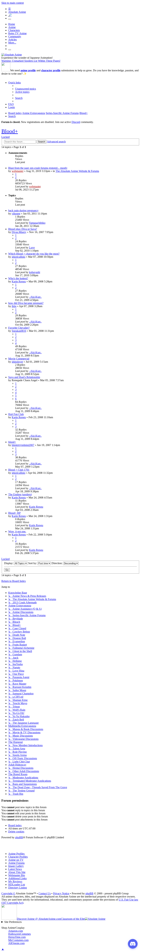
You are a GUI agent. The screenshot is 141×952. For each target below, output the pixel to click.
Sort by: (32, 563)
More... (12, 42)
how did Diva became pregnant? (26, 303)
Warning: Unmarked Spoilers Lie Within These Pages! (30, 60)
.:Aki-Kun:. (35, 296)
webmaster (17, 171)
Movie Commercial (18, 358)
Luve (32, 247)
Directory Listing (17, 887)
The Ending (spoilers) (20, 494)
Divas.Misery (19, 232)
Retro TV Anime (17, 33)
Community (14, 36)
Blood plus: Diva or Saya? (22, 229)
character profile (51, 70)
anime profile (28, 70)
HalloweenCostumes (19, 933)
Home (11, 24)
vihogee (16, 213)
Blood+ (9, 131)
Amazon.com (15, 930)
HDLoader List (16, 884)
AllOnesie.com (16, 943)
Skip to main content (12, 2)
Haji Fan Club (16, 414)
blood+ (12, 442)
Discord (76, 122)
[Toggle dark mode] (9, 19)
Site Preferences (13, 921)
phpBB (19, 837)
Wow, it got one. (17, 531)
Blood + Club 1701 (18, 469)
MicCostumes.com (18, 940)
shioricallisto (18, 256)
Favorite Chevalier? (19, 327)
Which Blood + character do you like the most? (33, 253)
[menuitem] (25, 88)
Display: (9, 563)
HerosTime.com (17, 937)
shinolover (17, 361)
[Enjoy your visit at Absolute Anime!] (11, 54)
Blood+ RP (14, 512)
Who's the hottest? (18, 278)
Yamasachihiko (37, 222)
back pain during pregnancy (23, 210)
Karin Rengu (19, 281)
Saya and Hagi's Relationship (24, 377)
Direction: (57, 563)
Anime (12, 27)
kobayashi (34, 272)
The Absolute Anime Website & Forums (77, 171)
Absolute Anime (17, 11)
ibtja (14, 306)
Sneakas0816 (19, 330)
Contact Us (45, 893)
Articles (12, 39)
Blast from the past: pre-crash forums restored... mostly (37, 167)
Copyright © (8, 893)
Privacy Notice (61, 893)
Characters (14, 30)
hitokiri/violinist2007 (23, 445)
